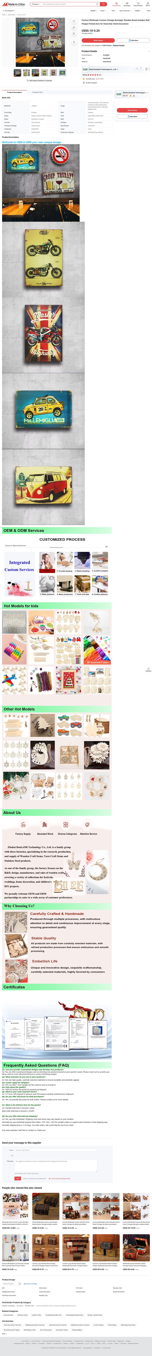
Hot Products (25, 1341)
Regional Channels (100, 1341)
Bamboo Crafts (23, 1315)
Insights (128, 1341)
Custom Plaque (99, 1325)
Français (49, 1343)
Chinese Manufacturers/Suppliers (51, 1341)
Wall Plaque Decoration (128, 1325)
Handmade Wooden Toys (53, 1315)
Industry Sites (89, 1341)
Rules (148, 11)
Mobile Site (121, 1341)
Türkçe (116, 1343)
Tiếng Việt (123, 1343)
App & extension (125, 11)
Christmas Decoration (9, 1295)
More (4, 1334)
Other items (43, 1288)
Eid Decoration (80, 1292)
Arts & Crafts (11, 15)
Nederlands (80, 1343)
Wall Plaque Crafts (30, 1330)
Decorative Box (8, 1315)
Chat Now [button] (134, 40)
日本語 (99, 1343)
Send (17, 1178)
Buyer (102, 11)
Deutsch (72, 1343)
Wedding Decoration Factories (35, 1325)
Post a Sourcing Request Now (59, 1179)
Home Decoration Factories (57, 1325)
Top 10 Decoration (46, 1330)
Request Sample (118, 45)
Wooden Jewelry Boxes (94, 1315)
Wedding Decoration (8, 1292)
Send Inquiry (98, 40)
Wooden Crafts (21, 15)
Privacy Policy (107, 1348)
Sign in (148, 5)
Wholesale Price (78, 1341)
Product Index (112, 1341)
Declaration (97, 1348)
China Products (35, 1341)
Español (34, 1343)
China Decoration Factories (12, 1325)
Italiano (66, 1343)
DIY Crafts (79, 1288)
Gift (3, 1288)
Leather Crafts (36, 1315)
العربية (87, 1343)
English (28, 1343)
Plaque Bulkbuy (77, 1330)
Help (113, 11)
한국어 (93, 1343)
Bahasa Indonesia (133, 1343)
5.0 (124, 96)
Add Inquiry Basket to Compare (40, 80)
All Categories (9, 11)
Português (41, 1343)
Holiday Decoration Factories (80, 1325)
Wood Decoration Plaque (12, 1330)
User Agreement (87, 1348)
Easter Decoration (118, 1292)
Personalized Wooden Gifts (74, 1315)
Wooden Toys (43, 1295)
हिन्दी (104, 1343)
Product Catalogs (31, 1284)
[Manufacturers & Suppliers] (13, 4)
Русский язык (57, 1343)
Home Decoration (44, 1292)
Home (3, 15)
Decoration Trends (62, 1330)
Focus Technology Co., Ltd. (62, 1348)
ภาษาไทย (109, 1343)
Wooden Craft (117, 1288)
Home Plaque (112, 1325)
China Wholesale (67, 1341)
